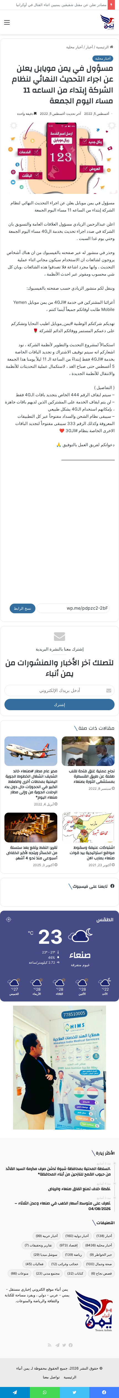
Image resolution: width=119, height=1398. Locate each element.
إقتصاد (68, 1245)
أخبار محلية (74, 47)
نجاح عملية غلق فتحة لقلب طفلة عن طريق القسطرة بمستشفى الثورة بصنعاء (92, 776)
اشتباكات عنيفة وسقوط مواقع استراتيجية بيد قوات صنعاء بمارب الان (92, 853)
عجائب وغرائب (64, 1264)
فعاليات (34, 1264)
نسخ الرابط (22, 608)
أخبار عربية (47, 1236)
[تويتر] (63, 1345)
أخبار (89, 47)
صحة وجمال (99, 1264)
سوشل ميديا (45, 1254)
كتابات (75, 1273)
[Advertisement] (59, 530)
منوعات (19, 1273)
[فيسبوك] (69, 1345)
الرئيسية (103, 47)
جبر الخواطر (101, 1254)
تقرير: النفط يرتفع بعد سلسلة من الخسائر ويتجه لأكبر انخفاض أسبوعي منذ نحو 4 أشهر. (31, 853)
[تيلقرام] (56, 1345)
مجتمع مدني (48, 1273)
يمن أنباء (23, 1368)
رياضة (73, 1254)
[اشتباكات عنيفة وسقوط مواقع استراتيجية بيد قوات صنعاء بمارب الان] (88, 827)
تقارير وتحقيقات (38, 1245)
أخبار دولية (77, 1236)
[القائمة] (7, 24)
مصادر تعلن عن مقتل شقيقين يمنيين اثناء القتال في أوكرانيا (59, 4)
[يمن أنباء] (107, 22)
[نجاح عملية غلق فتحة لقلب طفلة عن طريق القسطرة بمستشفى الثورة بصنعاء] (88, 751)
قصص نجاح (101, 1273)
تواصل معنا (51, 1377)
